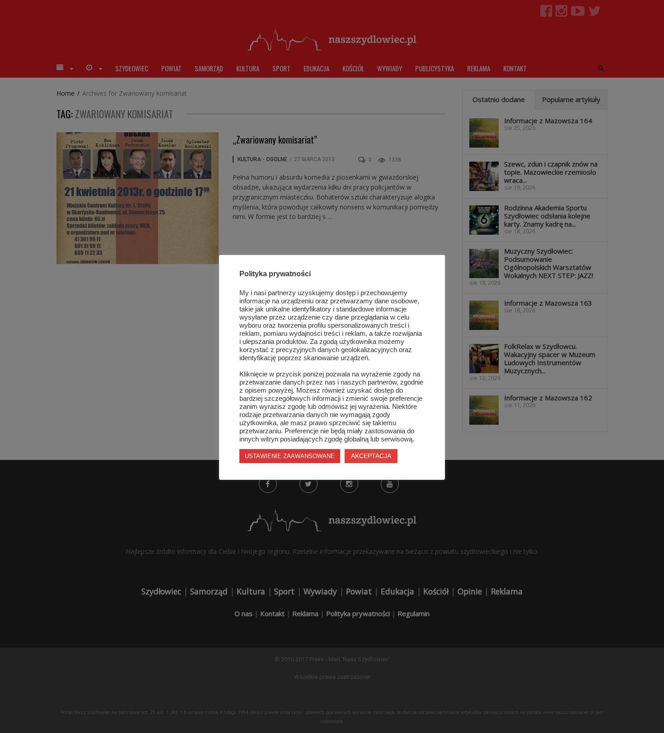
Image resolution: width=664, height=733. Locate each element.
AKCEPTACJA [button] (371, 455)
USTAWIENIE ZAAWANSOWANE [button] (290, 456)
